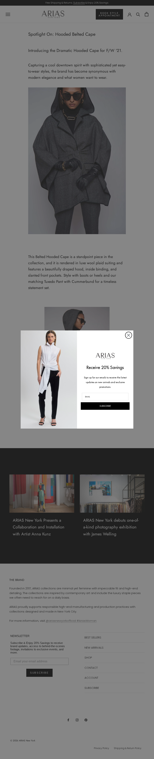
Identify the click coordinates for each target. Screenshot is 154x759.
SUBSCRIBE (105, 406)
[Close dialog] (128, 335)
